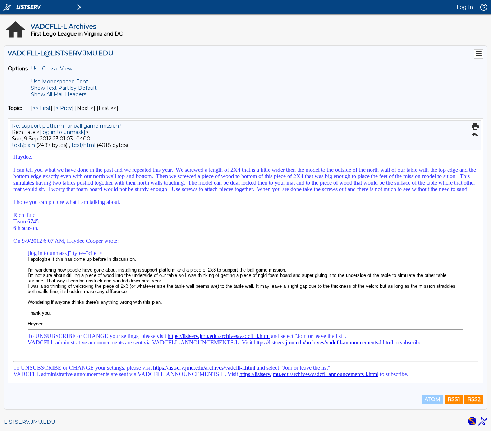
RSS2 (474, 399)
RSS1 (454, 399)
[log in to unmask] (63, 132)
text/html (83, 145)
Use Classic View (51, 68)
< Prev (64, 108)
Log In (464, 7)
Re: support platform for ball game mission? (66, 125)
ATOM (432, 399)
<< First (42, 108)
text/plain (23, 145)
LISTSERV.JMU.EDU (29, 422)
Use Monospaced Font (59, 81)
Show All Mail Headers (58, 94)
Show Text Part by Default (64, 88)
